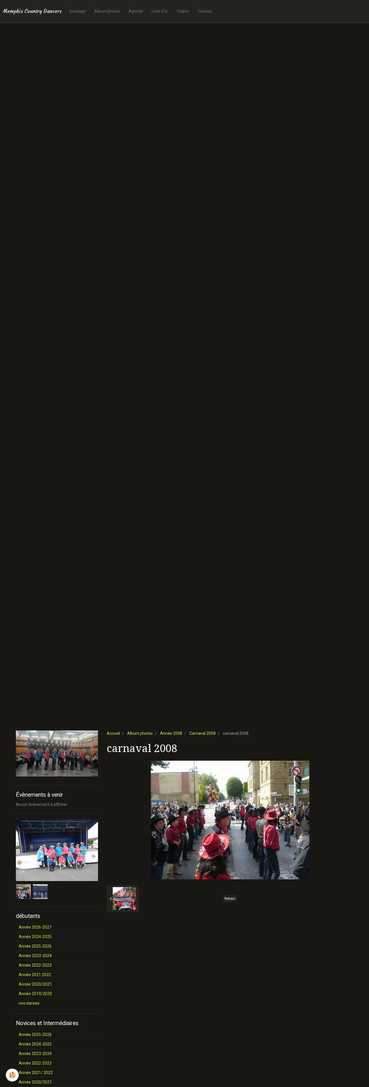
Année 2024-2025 (35, 936)
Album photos (107, 11)
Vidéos (183, 11)
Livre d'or (160, 11)
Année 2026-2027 (35, 927)
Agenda (136, 11)
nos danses (29, 1003)
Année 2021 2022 (35, 974)
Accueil (113, 733)
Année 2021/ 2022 (36, 1072)
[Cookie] (12, 1075)
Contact (205, 11)
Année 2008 (171, 733)
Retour (230, 899)
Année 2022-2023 (35, 965)
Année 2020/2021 (35, 984)
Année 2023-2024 (35, 955)
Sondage (77, 11)
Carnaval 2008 (202, 733)
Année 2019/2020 (35, 993)
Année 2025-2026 (35, 946)
